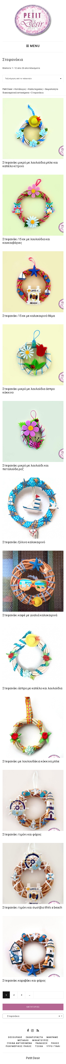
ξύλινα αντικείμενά (19, 1043)
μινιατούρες (40, 1040)
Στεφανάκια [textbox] (32, 1016)
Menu (34, 45)
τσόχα (39, 1046)
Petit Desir (33, 1058)
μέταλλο (23, 1040)
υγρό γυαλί (53, 1046)
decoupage (15, 1037)
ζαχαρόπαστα (34, 1037)
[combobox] (33, 1016)
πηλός (55, 1043)
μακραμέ (52, 1037)
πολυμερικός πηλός (19, 1046)
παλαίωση (42, 1043)
